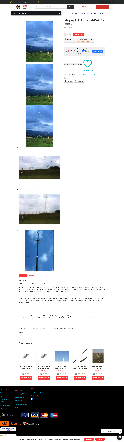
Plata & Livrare (20, 397)
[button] (19, 18)
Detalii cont (3, 408)
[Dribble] (110, 2)
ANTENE (79, 74)
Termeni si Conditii (21, 404)
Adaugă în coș (78, 34)
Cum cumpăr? (99, 13)
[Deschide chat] (119, 437)
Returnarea (19, 401)
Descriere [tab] (22, 275)
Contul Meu (102, 7)
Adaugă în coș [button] (25, 377)
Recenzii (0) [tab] (30, 275)
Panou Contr (4, 393)
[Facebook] (100, 2)
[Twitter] (103, 2)
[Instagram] (113, 2)
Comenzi (3, 396)
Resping (100, 439)
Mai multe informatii (73, 439)
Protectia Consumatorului (38, 392)
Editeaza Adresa (5, 405)
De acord (89, 439)
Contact (17, 407)
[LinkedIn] (106, 2)
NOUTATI (75, 13)
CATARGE (85, 74)
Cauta (70, 7)
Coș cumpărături (86, 13)
